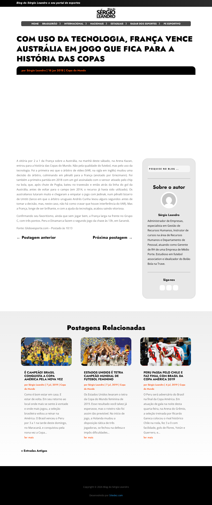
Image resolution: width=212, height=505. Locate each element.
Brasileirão (49, 24)
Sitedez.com (116, 495)
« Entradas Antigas (34, 451)
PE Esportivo (172, 24)
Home (35, 24)
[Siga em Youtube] (192, 4)
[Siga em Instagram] (179, 4)
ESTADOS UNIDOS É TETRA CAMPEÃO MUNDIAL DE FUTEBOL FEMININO (103, 376)
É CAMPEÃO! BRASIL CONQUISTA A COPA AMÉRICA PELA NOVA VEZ (43, 376)
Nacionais (97, 24)
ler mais (29, 437)
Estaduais (117, 24)
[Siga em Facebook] (186, 4)
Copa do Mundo (76, 70)
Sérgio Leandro (36, 70)
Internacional (73, 24)
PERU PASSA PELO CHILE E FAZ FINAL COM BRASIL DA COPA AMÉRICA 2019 (163, 376)
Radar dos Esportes (143, 24)
